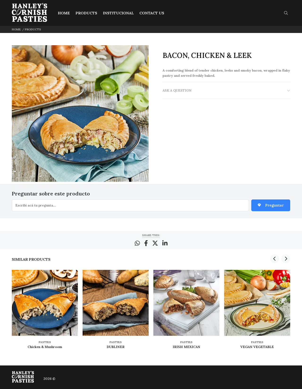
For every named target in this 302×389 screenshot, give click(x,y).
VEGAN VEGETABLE (257, 347)
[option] (44, 313)
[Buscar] (287, 13)
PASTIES (45, 342)
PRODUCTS (33, 29)
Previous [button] (274, 258)
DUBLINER (116, 347)
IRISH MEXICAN (186, 347)
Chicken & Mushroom (45, 347)
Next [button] (285, 258)
